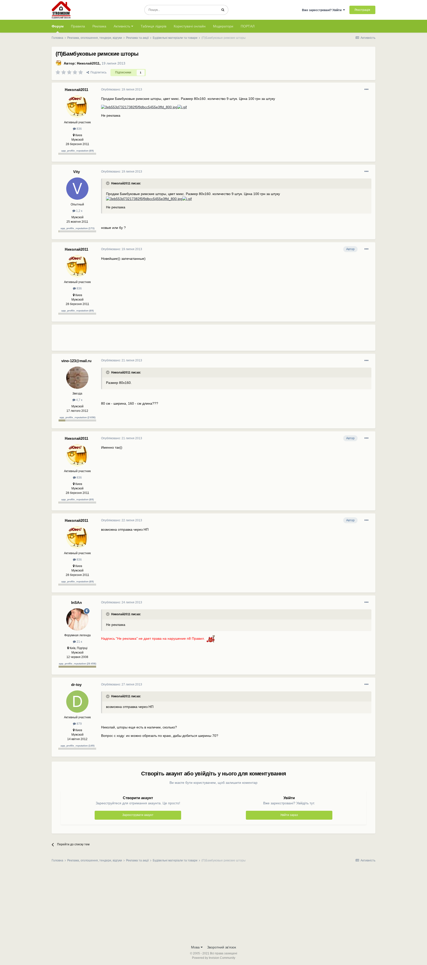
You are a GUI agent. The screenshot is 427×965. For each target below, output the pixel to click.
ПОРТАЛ (248, 26)
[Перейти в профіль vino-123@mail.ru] (77, 378)
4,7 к (78, 400)
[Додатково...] (366, 89)
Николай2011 (88, 63)
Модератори (223, 26)
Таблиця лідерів (153, 26)
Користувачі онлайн (190, 26)
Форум (58, 26)
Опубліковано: (121, 89)
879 (79, 723)
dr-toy (76, 684)
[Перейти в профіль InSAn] (77, 619)
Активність (122, 26)
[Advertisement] (191, 340)
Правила (78, 26)
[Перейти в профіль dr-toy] (77, 701)
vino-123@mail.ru (76, 361)
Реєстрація (362, 10)
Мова (196, 947)
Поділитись (98, 72)
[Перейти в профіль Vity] (77, 188)
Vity (76, 172)
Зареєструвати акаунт (137, 815)
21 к (79, 641)
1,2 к (78, 211)
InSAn (76, 602)
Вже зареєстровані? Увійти (322, 10)
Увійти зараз (289, 815)
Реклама (99, 26)
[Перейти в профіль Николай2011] (59, 63)
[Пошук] (222, 10)
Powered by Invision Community (213, 958)
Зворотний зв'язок (221, 947)
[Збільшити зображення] (139, 107)
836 (79, 129)
